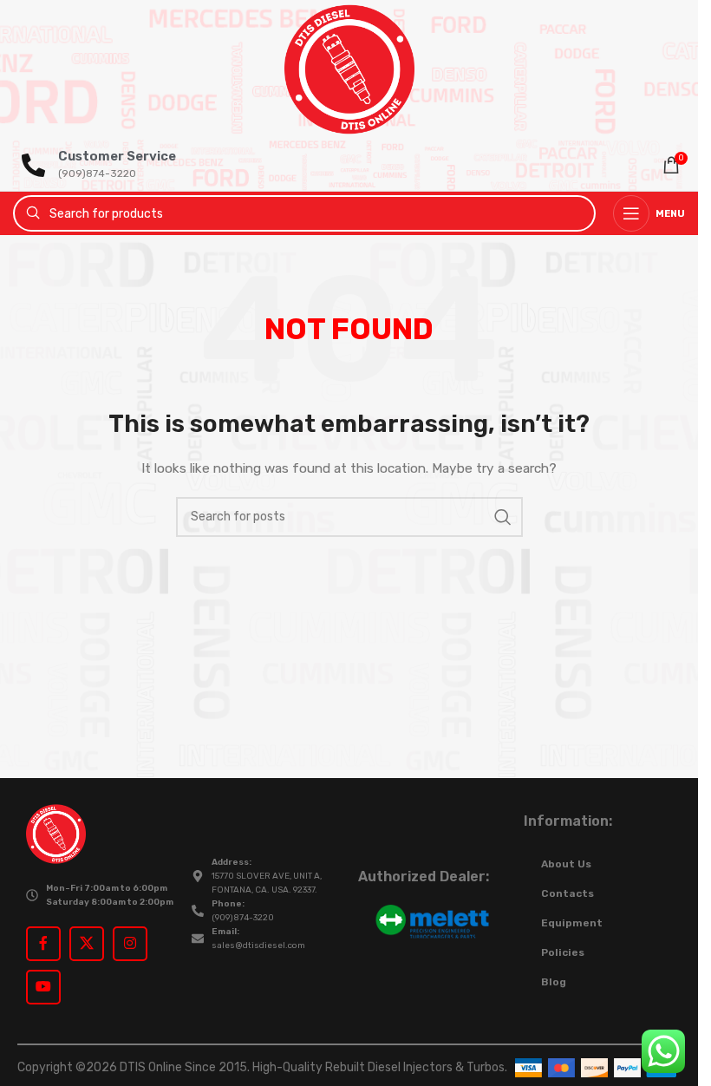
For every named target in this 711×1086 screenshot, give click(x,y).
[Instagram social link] (130, 943)
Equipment (572, 923)
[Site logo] (349, 69)
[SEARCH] (503, 517)
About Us (566, 864)
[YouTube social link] (43, 987)
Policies (562, 952)
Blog (553, 982)
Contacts (567, 893)
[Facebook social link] (43, 943)
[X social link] (86, 943)
